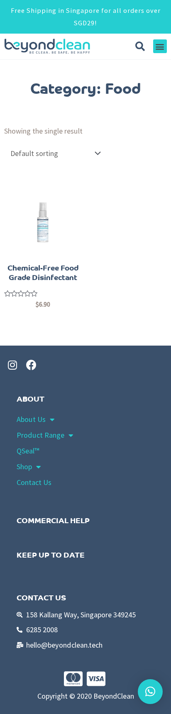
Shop (24, 466)
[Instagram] (12, 364)
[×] (150, 691)
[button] (160, 46)
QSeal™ (28, 451)
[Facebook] (31, 364)
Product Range (40, 435)
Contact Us (34, 482)
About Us (31, 419)
